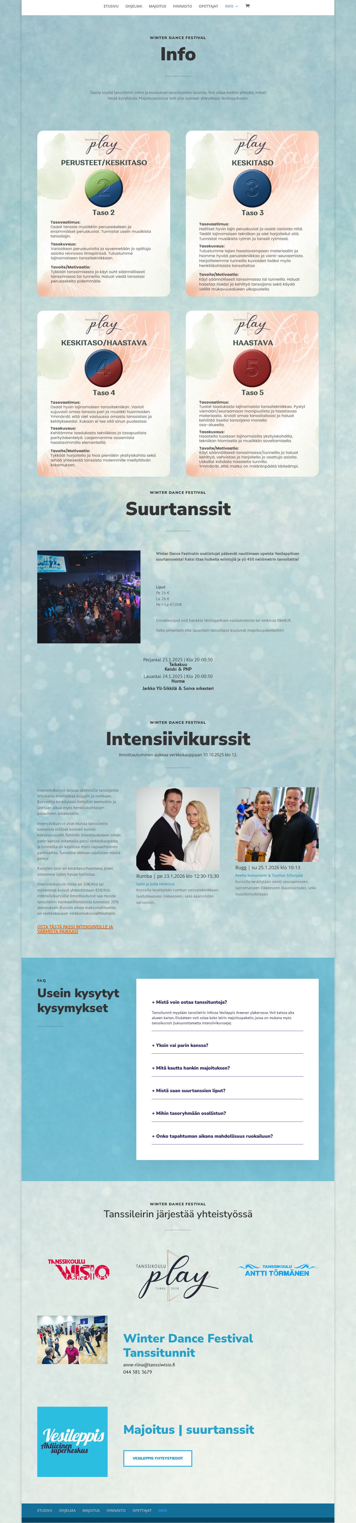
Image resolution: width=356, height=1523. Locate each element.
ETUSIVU (111, 6)
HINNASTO (182, 6)
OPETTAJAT (208, 6)
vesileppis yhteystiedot (158, 1458)
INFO (229, 6)
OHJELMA (133, 6)
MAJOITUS (157, 6)
